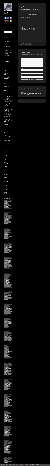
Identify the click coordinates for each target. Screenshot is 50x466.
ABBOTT (9, 201)
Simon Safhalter (6, 418)
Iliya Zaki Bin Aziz (6, 311)
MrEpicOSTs (6, 110)
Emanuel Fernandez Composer (7, 264)
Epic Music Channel (6, 102)
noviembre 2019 (6, 181)
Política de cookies (6, 40)
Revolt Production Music (7, 398)
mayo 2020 (5, 173)
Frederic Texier (6, 295)
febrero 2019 (5, 193)
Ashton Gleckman (6, 218)
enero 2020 (5, 178)
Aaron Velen (6, 201)
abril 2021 (5, 158)
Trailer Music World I (7, 446)
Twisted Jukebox (6, 450)
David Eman (10, 250)
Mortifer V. (6, 353)
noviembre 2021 (6, 148)
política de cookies (41, 464)
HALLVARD (10, 308)
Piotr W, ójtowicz (10, 382)
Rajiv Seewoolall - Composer (7, 68)
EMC (8, 98)
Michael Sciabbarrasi (7, 348)
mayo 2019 (5, 189)
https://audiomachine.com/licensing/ (26, 25)
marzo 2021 (5, 159)
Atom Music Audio (7, 219)
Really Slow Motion (8, 126)
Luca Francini (8, 336)
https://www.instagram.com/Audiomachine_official (32, 30)
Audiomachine (7, 97)
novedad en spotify (8, 368)
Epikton (10, 285)
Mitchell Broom (9, 351)
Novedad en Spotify (6, 86)
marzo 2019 (5, 192)
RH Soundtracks (6, 399)
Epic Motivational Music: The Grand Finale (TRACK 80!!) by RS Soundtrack (8, 70)
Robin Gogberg (6, 400)
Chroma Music (10, 236)
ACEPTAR (25, 465)
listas (5, 336)
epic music (8, 101)
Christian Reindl (9, 232)
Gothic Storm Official (7, 108)
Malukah (5, 338)
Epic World (6, 285)
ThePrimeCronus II (6, 434)
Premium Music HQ (6, 123)
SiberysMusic (6, 414)
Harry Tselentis (6, 309)
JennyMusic (6, 323)
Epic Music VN (7, 105)
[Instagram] (11, 18)
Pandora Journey (7, 372)
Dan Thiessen (6, 248)
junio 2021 (5, 155)
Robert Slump (10, 399)
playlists (5, 385)
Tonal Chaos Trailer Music (7, 443)
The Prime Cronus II (6, 433)
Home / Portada (6, 37)
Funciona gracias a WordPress (25, 101)
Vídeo (22, 43)
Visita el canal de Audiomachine (32, 14)
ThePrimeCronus (7, 432)
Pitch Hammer (9, 384)
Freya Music (10, 295)
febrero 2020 (5, 177)
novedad (7, 119)
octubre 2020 (5, 166)
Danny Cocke (6, 247)
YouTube (5, 90)
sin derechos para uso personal (8, 419)
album (9, 96)
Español (5, 26)
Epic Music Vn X (6, 106)
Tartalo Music (6, 430)
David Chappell (6, 250)
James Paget (9, 321)
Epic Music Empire (7, 276)
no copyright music (8, 118)
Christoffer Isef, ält (6, 234)
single (6, 129)
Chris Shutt (6, 232)
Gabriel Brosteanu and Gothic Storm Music (8, 297)
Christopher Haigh (6, 236)
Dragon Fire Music (6, 260)
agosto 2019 (5, 185)
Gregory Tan (6, 308)
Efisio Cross (5, 98)
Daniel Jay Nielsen (6, 246)
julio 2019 (5, 186)
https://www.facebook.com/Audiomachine (30, 28)
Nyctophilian (6, 369)
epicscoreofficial (10, 284)
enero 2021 (5, 162)
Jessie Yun (9, 323)
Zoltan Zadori (6, 462)
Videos (36, 43)
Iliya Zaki (8, 310)
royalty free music (7, 127)
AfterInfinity (5, 95)
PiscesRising (6, 384)
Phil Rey (6, 122)
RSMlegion (6, 128)
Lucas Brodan (6, 337)
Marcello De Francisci (9, 338)
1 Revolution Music (7, 200)
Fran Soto (9, 294)
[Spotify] (11, 21)
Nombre (22, 68)
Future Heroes (6, 296)
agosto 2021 (5, 152)
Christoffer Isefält (6, 235)
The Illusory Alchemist (6, 431)
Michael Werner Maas (6, 349)
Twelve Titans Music (7, 449)
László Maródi (9, 337)
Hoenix (5, 310)
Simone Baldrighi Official (7, 417)
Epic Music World (7, 282)
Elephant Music (6, 263)
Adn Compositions (6, 202)
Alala (5, 96)
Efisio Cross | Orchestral (7, 262)
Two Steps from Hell (7, 135)
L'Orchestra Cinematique (8, 109)
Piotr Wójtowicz (6, 383)
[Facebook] (5, 18)
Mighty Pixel (6, 351)
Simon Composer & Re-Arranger (8, 416)
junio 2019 (5, 188)
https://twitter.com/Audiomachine (29, 29)
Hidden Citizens (10, 309)
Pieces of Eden (6, 382)
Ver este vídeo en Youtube (32, 12)
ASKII (10, 218)
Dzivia (10, 260)
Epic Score (6, 284)
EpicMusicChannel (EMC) (7, 103)
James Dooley (6, 321)
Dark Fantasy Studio (7, 249)
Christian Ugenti (6, 233)
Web (21, 75)
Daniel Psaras (10, 246)
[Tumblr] (8, 21)
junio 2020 (5, 171)
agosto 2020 (5, 169)
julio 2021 (5, 154)
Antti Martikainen (6, 217)
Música (5, 83)
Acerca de (5, 38)
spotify (6, 132)
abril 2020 (5, 174)
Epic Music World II (7, 283)
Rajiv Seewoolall (6, 124)
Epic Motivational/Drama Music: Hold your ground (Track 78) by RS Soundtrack (8, 77)
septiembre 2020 (6, 167)
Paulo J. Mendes (9, 373)
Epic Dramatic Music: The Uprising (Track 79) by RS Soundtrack (8, 73)
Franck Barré (6, 294)
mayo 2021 (5, 156)
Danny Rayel (10, 247)
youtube (7, 136)
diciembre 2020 (6, 163)
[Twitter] (8, 18)
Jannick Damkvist (6, 322)
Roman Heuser (6, 401)
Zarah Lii (10, 461)
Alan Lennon (9, 205)
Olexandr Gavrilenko (6, 370)
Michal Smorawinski (6, 350)
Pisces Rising (10, 383)
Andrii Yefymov (6, 216)
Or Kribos (9, 371)
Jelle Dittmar (10, 322)
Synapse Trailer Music (7, 429)
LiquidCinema (6, 335)
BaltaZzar (6, 221)
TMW (10, 133)
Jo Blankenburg (6, 324)
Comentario (23, 57)
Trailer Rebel (6, 448)
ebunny (5, 261)
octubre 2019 (5, 182)
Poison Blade (8, 385)
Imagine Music (10, 311)
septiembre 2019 (6, 184)
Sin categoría (5, 87)
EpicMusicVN (6, 104)
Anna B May (10, 216)
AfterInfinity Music (9, 95)
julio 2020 (5, 170)
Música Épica (7, 12)
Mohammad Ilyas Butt (7, 352)
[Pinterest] (5, 21)
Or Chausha (6, 371)
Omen (10, 370)
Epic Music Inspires (6, 277)
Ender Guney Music (7, 100)
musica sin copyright (8, 116)
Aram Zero (10, 217)
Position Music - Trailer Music (8, 386)
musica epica (7, 356)
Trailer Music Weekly (7, 134)
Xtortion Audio (6, 460)
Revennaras (6, 397)
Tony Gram (6, 444)
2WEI (11, 200)
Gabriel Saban (6, 298)
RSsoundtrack (6, 404)
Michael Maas (6, 347)
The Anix (9, 430)
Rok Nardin (10, 400)
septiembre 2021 (6, 151)
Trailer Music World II (7, 447)
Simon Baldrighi (6, 415)
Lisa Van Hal (10, 335)
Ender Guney (7, 99)
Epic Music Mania (6, 278)
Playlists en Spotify (6, 41)
